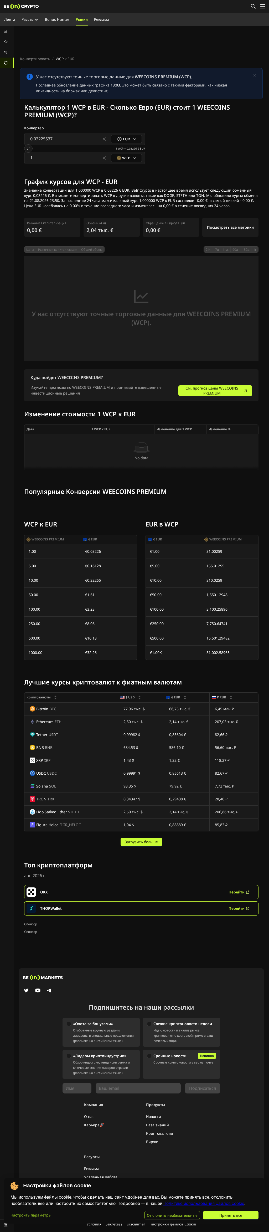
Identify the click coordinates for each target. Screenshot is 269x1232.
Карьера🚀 (94, 1124)
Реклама (101, 19)
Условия (94, 1223)
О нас (89, 1116)
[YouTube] (38, 991)
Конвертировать (35, 58)
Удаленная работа (100, 1176)
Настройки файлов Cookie (172, 1223)
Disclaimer (136, 1223)
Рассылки (30, 19)
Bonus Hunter (57, 19)
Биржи (152, 1141)
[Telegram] (49, 991)
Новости (153, 1116)
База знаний (157, 1124)
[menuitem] (7, 31)
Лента (9, 19)
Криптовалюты (159, 1133)
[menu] (7, 47)
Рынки (82, 19)
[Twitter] (26, 991)
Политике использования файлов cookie (203, 1203)
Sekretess (114, 1223)
